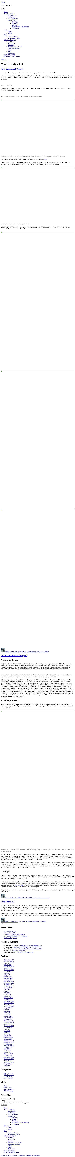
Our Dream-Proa (13, 18)
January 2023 (8, 999)
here (45, 159)
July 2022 (7, 1009)
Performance (15, 28)
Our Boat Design (9, 13)
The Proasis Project (10, 40)
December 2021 (9, 1021)
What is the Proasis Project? (14, 655)
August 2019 (8, 1064)
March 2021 (7, 1036)
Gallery (6, 30)
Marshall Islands (9, 1075)
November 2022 (9, 1003)
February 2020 (8, 1054)
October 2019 (8, 1060)
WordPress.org (8, 1091)
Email (2, 1100)
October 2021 (8, 1024)
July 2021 (7, 1029)
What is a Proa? (12, 36)
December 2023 (9, 981)
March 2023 (7, 996)
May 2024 (7, 975)
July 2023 (7, 989)
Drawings (14, 22)
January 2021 (8, 1039)
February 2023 (8, 998)
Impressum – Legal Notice (12, 56)
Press (9, 51)
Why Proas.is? (7, 901)
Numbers (14, 23)
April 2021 (7, 1034)
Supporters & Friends (14, 48)
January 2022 (8, 1019)
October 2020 (8, 1044)
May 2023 (7, 993)
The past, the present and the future (14, 934)
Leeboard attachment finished (25, 952)
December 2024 (9, 966)
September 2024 (9, 970)
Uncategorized (35, 898)
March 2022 (7, 1016)
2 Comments (42, 921)
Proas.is (3, 2)
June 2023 (7, 991)
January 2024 (8, 980)
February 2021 (8, 1037)
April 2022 (7, 1014)
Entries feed (7, 1087)
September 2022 (9, 1006)
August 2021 (8, 1027)
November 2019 (9, 1059)
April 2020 (7, 1050)
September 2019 (9, 1062)
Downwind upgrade (19, 950)
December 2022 (9, 1001)
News (6, 12)
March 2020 (7, 1052)
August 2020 (8, 1047)
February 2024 (8, 978)
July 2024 (7, 973)
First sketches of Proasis (12, 69)
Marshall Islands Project (15, 46)
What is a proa (19, 885)
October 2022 (8, 1004)
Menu (2, 8)
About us (10, 41)
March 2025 (7, 965)
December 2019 (9, 1057)
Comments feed (8, 1089)
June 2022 (7, 1011)
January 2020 (8, 1055)
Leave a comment (44, 651)
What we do (11, 43)
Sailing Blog (11, 17)
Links (9, 50)
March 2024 (7, 976)
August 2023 (8, 988)
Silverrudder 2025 (9, 933)
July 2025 (7, 963)
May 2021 (7, 1032)
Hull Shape (15, 25)
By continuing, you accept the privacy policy (16, 1103)
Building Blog (12, 15)
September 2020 (9, 1045)
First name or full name (7, 1099)
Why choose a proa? (14, 38)
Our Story (11, 45)
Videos (10, 33)
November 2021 (9, 1022)
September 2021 (9, 1026)
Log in (6, 1086)
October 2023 (8, 984)
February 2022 (8, 1017)
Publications (11, 53)
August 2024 (8, 971)
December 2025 (9, 960)
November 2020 (9, 1042)
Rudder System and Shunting (20, 26)
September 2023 (9, 986)
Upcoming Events (9, 55)
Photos (10, 31)
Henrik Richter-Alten (11, 651)
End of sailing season (10, 938)
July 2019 (7, 1065)
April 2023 (7, 994)
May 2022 (7, 1012)
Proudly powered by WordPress (30, 1155)
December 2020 (9, 1041)
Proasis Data (11, 20)
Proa (5, 35)
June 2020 (7, 1049)
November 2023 (9, 983)
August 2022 (8, 1008)
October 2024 (8, 968)
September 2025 (9, 961)
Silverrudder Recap (10, 931)
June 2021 (7, 1031)
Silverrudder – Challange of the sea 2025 (16, 936)
